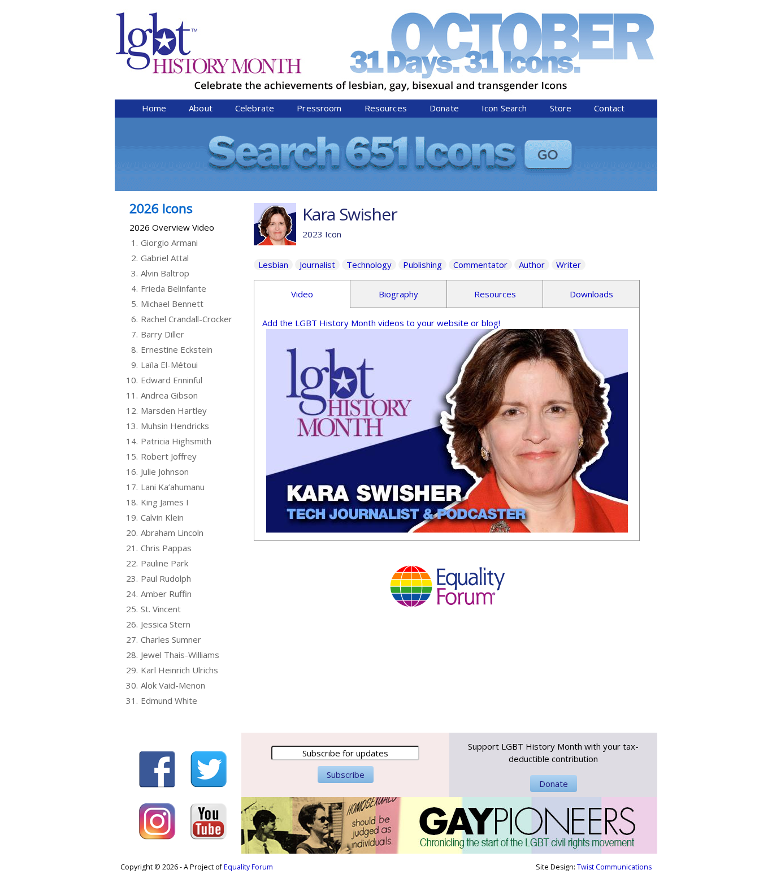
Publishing (422, 264)
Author (532, 264)
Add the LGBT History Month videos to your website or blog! (381, 322)
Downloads (591, 294)
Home (154, 108)
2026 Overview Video (171, 227)
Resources (386, 108)
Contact (609, 108)
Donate (444, 108)
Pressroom (319, 108)
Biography (398, 294)
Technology (369, 264)
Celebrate (254, 108)
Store (561, 108)
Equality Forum (248, 867)
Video (302, 294)
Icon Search (504, 108)
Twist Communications (614, 867)
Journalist (317, 264)
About (200, 108)
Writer (568, 264)
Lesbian (273, 264)
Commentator (480, 264)
